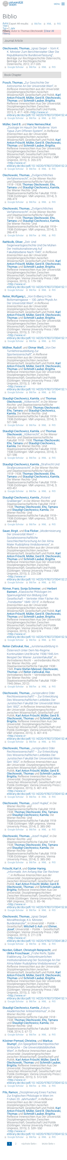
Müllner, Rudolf (12, 347)
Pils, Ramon (10, 1092)
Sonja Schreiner (30, 588)
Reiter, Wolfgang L (14, 296)
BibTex (37, 23)
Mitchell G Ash (33, 926)
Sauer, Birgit (10, 531)
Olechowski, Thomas (16, 48)
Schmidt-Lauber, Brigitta (39, 100)
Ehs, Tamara (15, 410)
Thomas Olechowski (35, 184)
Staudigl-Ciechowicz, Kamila (41, 187)
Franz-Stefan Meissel (27, 669)
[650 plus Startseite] (33, 4)
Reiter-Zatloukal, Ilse (16, 646)
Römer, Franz (11, 588)
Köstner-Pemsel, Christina (19, 1040)
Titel (5, 25)
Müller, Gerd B (35, 97)
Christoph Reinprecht (37, 950)
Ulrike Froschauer (18, 953)
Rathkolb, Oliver (13, 242)
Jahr (12, 28)
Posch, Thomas (13, 82)
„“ (33, 52)
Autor (6, 23)
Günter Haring (37, 868)
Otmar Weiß (36, 347)
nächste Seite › (29, 1143)
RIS (59, 23)
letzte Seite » (48, 1143)
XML (49, 23)
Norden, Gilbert (12, 950)
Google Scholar (16, 67)
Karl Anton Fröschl (28, 715)
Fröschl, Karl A (12, 868)
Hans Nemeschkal (39, 124)
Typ (5, 28)
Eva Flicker (31, 531)
